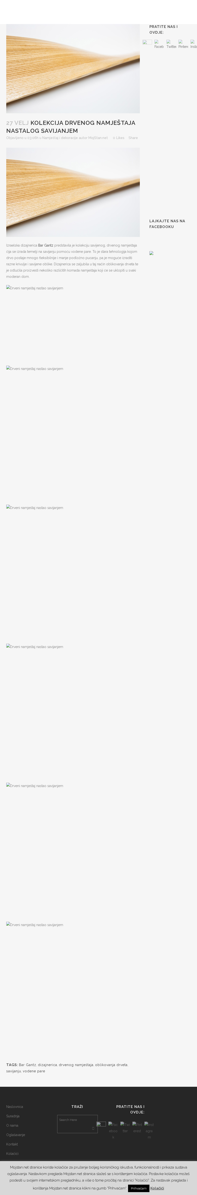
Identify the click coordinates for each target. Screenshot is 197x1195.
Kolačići (12, 1154)
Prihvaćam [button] (139, 1188)
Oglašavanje (15, 1135)
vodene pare (34, 1071)
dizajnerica (47, 1065)
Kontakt (12, 1144)
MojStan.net (98, 138)
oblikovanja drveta (111, 1065)
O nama (12, 1125)
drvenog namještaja (76, 1065)
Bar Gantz (45, 245)
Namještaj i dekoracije (60, 138)
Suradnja (12, 1116)
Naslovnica (14, 1107)
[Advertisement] (173, 134)
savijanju (13, 1071)
